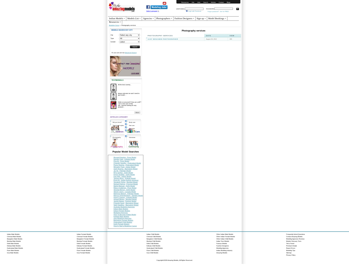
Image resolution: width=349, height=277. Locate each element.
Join (193, 2)
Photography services (117, 138)
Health (131, 131)
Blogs (228, 2)
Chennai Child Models (154, 236)
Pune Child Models (153, 250)
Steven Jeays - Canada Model (125, 192)
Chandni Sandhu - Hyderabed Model (127, 163)
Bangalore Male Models (14, 239)
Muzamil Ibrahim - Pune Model (125, 157)
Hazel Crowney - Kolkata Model (125, 197)
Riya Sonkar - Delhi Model (123, 173)
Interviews (132, 137)
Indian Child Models (153, 234)
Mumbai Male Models (14, 241)
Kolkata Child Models (153, 246)
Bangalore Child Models (154, 239)
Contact (221, 2)
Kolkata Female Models (84, 246)
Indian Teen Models (222, 241)
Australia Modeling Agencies (124, 207)
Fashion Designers (222, 246)
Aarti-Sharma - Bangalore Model (126, 169)
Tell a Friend (290, 243)
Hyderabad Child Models (123, 222)
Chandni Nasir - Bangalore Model (126, 203)
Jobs (198, 2)
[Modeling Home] (122, 12)
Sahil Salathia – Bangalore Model (126, 205)
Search (205, 2)
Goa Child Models (152, 253)
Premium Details (291, 246)
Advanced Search (131, 52)
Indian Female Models (122, 211)
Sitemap (288, 253)
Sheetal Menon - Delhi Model (124, 190)
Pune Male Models (13, 250)
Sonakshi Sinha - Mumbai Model (126, 182)
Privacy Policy (291, 255)
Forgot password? (213, 11)
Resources (185, 2)
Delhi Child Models (153, 243)
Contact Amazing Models (294, 236)
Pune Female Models (84, 250)
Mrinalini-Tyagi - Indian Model (125, 167)
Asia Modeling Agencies (122, 218)
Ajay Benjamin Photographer (163, 39)
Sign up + (201, 18)
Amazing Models (221, 253)
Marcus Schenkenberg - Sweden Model (128, 196)
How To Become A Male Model (125, 215)
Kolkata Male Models (121, 217)
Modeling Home (114, 25)
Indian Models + (117, 18)
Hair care (132, 125)
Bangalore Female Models (123, 220)
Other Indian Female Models (225, 236)
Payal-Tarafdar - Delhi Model (124, 175)
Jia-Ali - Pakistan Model (122, 171)
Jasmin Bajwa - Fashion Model (125, 201)
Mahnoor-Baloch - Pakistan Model (126, 194)
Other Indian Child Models (224, 239)
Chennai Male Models (14, 236)
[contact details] (125, 65)
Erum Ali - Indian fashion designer (126, 180)
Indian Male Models (121, 209)
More (137, 112)
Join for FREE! (224, 11)
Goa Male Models (13, 253)
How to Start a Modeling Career (125, 226)
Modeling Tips (290, 250)
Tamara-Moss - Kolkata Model (125, 178)
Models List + (134, 18)
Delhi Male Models (13, 243)
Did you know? (117, 122)
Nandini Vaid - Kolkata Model (124, 159)
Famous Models (221, 243)
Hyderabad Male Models (15, 248)
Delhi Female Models (121, 224)
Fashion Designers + (184, 18)
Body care (132, 122)
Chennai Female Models (85, 236)
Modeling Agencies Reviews (295, 239)
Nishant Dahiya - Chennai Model (126, 184)
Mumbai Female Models (84, 241)
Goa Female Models (83, 253)
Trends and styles (118, 125)
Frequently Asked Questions (295, 234)
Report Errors (290, 248)
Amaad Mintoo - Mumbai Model (125, 199)
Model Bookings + (217, 18)
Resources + (115, 22)
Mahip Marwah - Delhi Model (124, 186)
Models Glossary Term (293, 241)
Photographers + (164, 18)
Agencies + (148, 18)
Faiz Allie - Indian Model (122, 176)
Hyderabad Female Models (86, 248)
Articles (213, 2)
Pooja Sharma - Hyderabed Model (126, 165)
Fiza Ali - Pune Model (121, 161)
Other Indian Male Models (224, 234)
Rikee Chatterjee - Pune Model (125, 188)
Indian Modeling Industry (224, 250)
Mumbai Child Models (154, 241)
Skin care (132, 128)
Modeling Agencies (121, 213)
